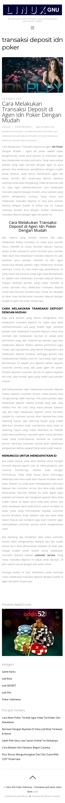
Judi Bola (7, 678)
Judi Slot (6, 692)
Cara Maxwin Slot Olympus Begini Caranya (26, 747)
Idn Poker (57, 146)
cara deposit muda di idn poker (38, 131)
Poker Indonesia (23, 126)
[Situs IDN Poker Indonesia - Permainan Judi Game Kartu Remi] (32, 13)
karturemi (6, 126)
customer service (45, 555)
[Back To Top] (32, 777)
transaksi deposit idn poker (24, 140)
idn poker (33, 135)
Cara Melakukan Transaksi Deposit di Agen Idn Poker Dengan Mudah (31, 112)
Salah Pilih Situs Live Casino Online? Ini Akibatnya (30, 740)
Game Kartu (8, 671)
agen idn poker (43, 126)
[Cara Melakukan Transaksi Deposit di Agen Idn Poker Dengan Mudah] (32, 91)
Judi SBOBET (9, 685)
